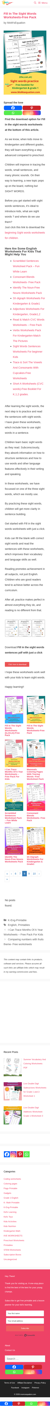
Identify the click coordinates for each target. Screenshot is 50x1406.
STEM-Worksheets (12, 1250)
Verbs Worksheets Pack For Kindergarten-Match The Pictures (27, 335)
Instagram (25, 1388)
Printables (24, 924)
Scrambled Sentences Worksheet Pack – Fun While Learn (26, 266)
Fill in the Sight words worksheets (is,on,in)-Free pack (13, 730)
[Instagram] (32, 113)
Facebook (15, 1388)
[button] (17, 664)
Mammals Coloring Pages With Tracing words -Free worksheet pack (35, 774)
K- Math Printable (11, 1202)
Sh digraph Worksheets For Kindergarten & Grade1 (35, 860)
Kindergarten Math (12, 1231)
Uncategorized (10, 1259)
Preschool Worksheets (14, 1240)
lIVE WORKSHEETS (13, 1236)
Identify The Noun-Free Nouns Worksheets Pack (14, 859)
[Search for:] (25, 1359)
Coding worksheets (12, 1179)
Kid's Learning (10, 1212)
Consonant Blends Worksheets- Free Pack (36, 817)
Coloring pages (10, 1184)
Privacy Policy (40, 1383)
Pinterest (35, 1388)
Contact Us (10, 1350)
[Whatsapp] (13, 113)
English (12, 924)
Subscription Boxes (12, 1255)
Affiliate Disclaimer (24, 1383)
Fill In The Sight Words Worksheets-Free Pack (36, 729)
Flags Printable (10, 1188)
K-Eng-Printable (17, 920)
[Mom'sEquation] (7, 3)
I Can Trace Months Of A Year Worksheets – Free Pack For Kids (14, 774)
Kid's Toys (8, 1217)
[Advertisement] (25, 1012)
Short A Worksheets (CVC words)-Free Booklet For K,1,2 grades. (28, 389)
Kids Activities (10, 1221)
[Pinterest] (32, 108)
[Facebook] (13, 108)
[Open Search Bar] (35, 3)
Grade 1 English (11, 1198)
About (7, 1345)
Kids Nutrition (10, 1226)
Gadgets (7, 1193)
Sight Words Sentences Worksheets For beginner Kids (27, 351)
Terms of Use (9, 1383)
